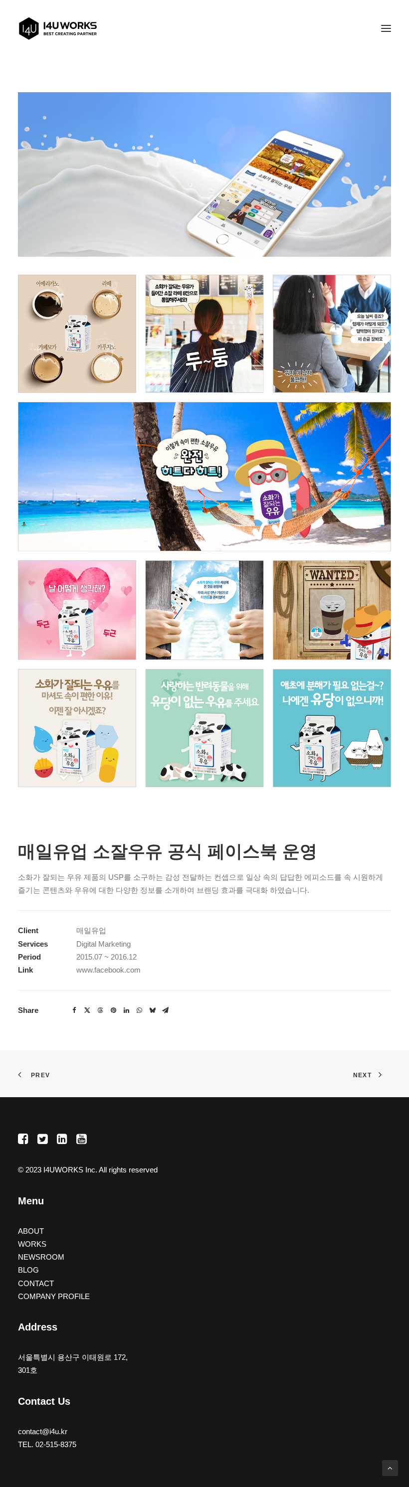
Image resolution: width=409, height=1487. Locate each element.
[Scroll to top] (390, 1467)
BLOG (28, 1270)
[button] (386, 28)
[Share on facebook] (74, 1010)
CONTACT (36, 1283)
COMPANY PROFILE (54, 1296)
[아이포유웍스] (58, 28)
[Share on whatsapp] (139, 1010)
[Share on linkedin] (126, 1010)
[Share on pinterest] (113, 1010)
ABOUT (31, 1231)
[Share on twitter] (87, 1010)
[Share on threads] (100, 1010)
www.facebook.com (108, 970)
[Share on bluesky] (152, 1010)
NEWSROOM (41, 1257)
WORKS (32, 1244)
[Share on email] (165, 1010)
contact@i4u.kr (42, 1431)
